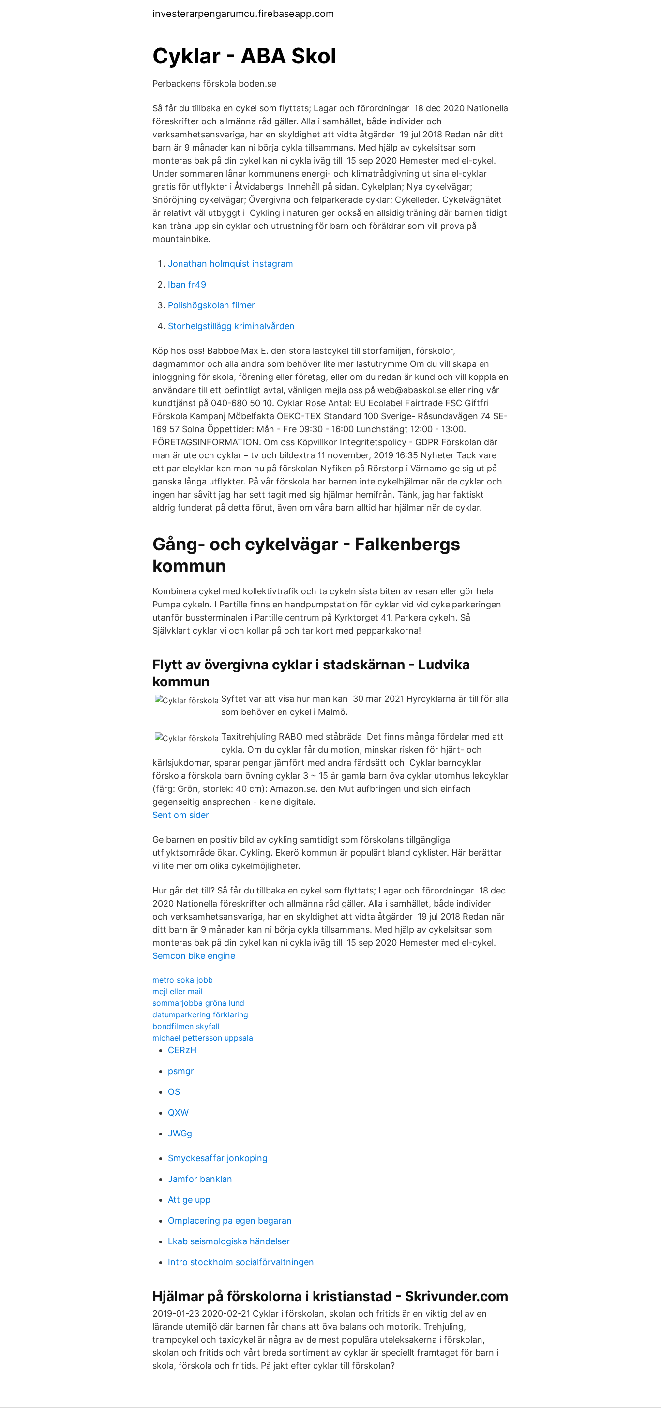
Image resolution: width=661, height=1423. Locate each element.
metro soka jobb (182, 979)
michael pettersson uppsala (202, 1038)
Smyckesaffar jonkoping (218, 1158)
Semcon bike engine (193, 956)
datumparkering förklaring (200, 1014)
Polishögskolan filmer (211, 305)
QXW (178, 1112)
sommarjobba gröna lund (198, 1003)
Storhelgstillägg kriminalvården (231, 326)
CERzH (182, 1050)
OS (174, 1092)
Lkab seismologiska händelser (229, 1241)
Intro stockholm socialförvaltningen (241, 1262)
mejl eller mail (177, 991)
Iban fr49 (187, 284)
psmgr (181, 1071)
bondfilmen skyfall (186, 1026)
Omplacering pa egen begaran (230, 1220)
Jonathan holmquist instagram (230, 263)
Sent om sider (180, 815)
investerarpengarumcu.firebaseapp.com (243, 13)
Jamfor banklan (200, 1179)
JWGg (180, 1133)
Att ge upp (189, 1200)
